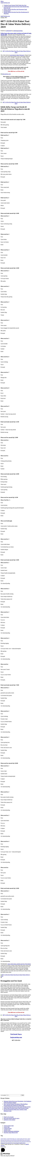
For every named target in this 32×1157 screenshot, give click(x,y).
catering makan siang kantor (22, 1138)
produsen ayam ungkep (9, 1119)
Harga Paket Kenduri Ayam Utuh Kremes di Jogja (16, 1108)
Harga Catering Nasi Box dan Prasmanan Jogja (15, 9)
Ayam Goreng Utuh (9, 1125)
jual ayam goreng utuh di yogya (11, 1118)
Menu (2, 1)
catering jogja (7, 1129)
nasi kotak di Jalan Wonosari (17, 55)
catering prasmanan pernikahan (11, 1131)
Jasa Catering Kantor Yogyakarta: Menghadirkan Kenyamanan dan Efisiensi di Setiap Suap (16, 1104)
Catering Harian (8, 1128)
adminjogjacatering (18, 30)
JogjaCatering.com (5, 2)
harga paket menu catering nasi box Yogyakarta (19, 964)
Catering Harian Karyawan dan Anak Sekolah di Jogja (17, 1106)
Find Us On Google (9, 1117)
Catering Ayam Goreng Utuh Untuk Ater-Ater (15, 5)
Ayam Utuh (6, 1127)
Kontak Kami (7, 10)
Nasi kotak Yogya (16, 1034)
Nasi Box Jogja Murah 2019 (11, 1132)
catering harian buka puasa (12, 1138)
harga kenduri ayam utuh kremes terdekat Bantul (13, 1140)
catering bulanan (4, 1138)
